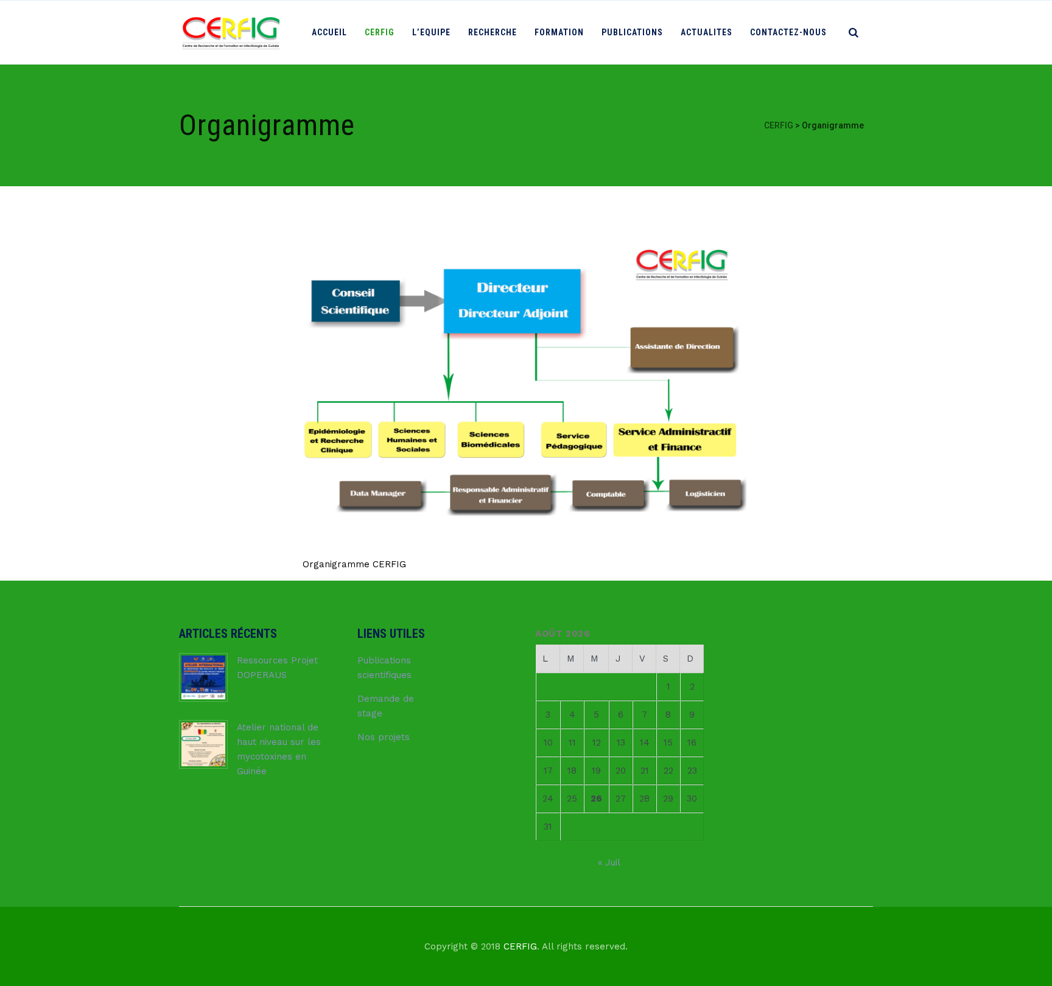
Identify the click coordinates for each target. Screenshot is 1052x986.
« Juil (609, 862)
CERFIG (379, 32)
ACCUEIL (329, 32)
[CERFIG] (230, 33)
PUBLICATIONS (632, 32)
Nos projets (383, 737)
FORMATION (559, 32)
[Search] (853, 32)
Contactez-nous (788, 32)
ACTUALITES (706, 32)
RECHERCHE (492, 32)
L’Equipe (431, 32)
